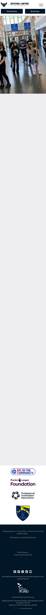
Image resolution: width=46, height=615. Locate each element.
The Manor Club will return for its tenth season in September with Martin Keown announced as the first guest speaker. (22, 430)
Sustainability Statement (28, 537)
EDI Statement (14, 537)
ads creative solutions (26, 608)
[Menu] (41, 5)
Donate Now (12, 11)
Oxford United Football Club (23, 555)
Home (8, 132)
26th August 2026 (11, 402)
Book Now (35, 11)
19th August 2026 (11, 447)
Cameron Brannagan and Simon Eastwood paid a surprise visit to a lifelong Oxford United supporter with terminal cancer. (23, 407)
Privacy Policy (21, 531)
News (14, 132)
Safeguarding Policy (9, 531)
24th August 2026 (11, 425)
